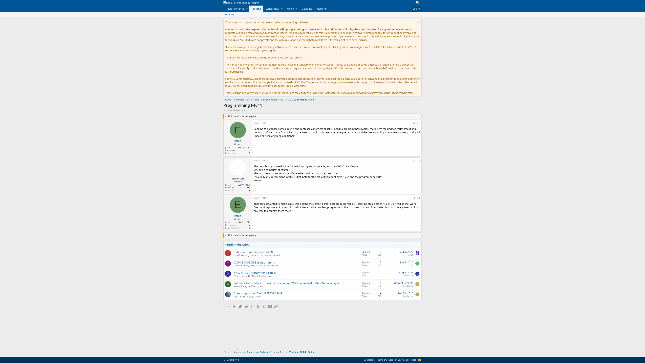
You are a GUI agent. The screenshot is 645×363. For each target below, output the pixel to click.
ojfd (411, 265)
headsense (408, 286)
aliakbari (238, 286)
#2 (418, 160)
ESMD (229, 110)
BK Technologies (264, 276)
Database (307, 8)
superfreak (239, 255)
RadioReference (235, 8)
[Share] (414, 123)
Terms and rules (385, 359)
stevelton (238, 178)
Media (290, 8)
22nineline (238, 276)
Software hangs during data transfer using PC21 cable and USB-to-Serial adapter (287, 283)
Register (322, 8)
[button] (246, 9)
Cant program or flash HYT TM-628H (258, 293)
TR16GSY (238, 265)
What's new (272, 8)
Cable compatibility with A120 (253, 252)
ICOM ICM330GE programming (254, 262)
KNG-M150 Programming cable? (255, 273)
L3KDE (237, 296)
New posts (228, 14)
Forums (256, 8)
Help (413, 359)
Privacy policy (402, 359)
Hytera (260, 286)
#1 (418, 123)
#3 (418, 198)
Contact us (369, 359)
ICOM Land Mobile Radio (269, 255)
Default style (232, 359)
